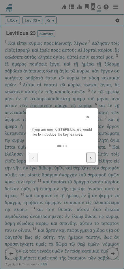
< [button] (33, 157)
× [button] (87, 116)
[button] (59, 146)
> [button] (91, 157)
